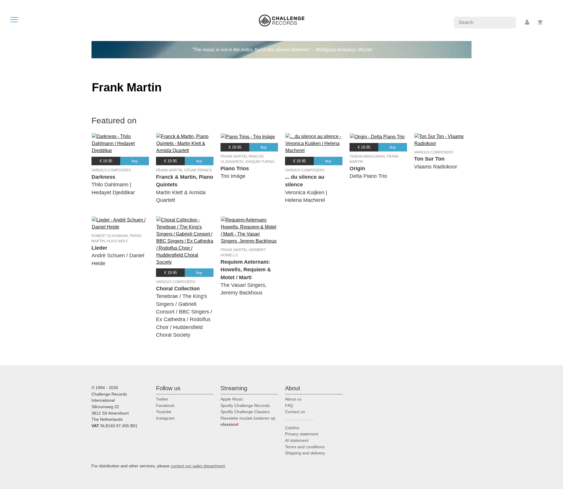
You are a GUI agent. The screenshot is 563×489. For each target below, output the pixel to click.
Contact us (295, 411)
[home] (281, 20)
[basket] (540, 22)
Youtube (163, 411)
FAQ (289, 405)
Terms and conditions (305, 446)
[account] (527, 22)
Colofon (292, 427)
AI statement (296, 440)
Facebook (165, 405)
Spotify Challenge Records (245, 405)
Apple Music (232, 399)
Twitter (162, 399)
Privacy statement (301, 434)
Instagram (165, 418)
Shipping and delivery (305, 453)
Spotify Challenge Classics (245, 411)
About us (293, 399)
